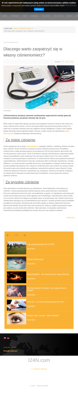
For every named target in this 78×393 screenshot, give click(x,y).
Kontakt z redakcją (40, 369)
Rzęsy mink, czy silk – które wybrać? (43, 315)
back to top (71, 217)
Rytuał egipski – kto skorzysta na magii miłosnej (48, 274)
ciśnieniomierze (32, 146)
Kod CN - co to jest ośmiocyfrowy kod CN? (45, 302)
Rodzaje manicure (10, 351)
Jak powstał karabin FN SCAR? (41, 244)
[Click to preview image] (39, 87)
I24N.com (39, 360)
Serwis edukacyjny (35, 259)
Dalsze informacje (71, 5)
